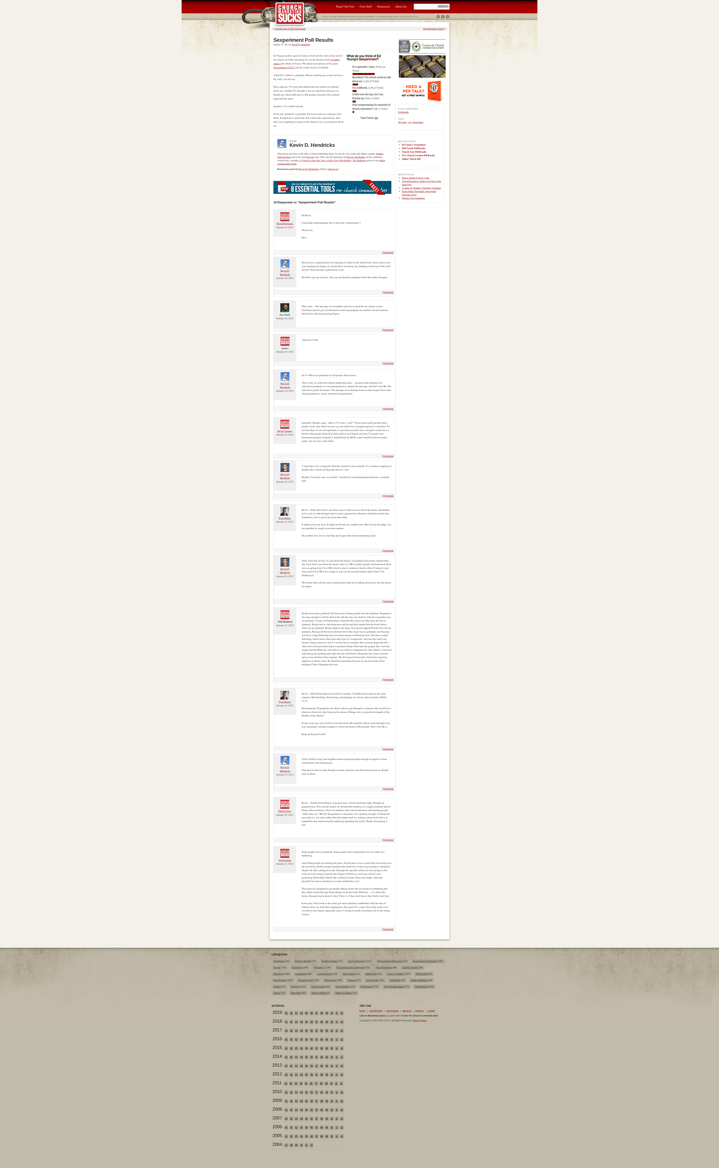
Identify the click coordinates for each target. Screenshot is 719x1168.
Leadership (301, 974)
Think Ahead (421, 986)
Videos (276, 993)
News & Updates (395, 974)
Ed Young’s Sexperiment (414, 144)
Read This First (345, 6)
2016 (277, 1038)
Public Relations (419, 980)
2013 (277, 1065)
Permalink (388, 252)
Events (276, 967)
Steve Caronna (284, 431)
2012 (277, 1073)
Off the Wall (421, 974)
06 (311, 1013)
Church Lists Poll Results (414, 151)
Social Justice (318, 986)
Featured (318, 967)
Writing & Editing (343, 993)
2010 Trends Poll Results (413, 148)
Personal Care (305, 980)
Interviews (278, 974)
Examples (297, 967)
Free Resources (384, 967)
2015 (277, 1047)
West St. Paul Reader (355, 156)
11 (337, 1013)
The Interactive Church (433, 29)
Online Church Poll (411, 159)
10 (331, 1013)
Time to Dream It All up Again (415, 177)
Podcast (352, 980)
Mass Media (349, 974)
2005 (277, 1135)
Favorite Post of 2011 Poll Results (290, 29)
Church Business (356, 961)
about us (406, 1011)
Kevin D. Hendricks (301, 44)
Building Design (329, 961)
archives (419, 1011)
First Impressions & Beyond (350, 967)
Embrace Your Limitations (413, 197)
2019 (277, 1012)
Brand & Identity (303, 961)
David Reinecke (285, 223)
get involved (392, 1011)
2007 (277, 1117)
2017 (277, 1029)
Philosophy (330, 980)
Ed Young (402, 122)
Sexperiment (417, 122)
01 (286, 1013)
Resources (383, 6)
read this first (375, 1011)
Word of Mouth (318, 993)
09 (326, 1013)
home (362, 1011)
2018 (277, 1021)
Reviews (295, 986)
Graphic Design (410, 967)
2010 (277, 1091)
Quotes (277, 986)
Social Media (342, 986)
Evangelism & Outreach (425, 961)
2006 (277, 1126)
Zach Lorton (285, 860)
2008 (277, 1109)
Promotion (395, 980)
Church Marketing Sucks (289, 14)
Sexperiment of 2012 (284, 67)
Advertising (279, 961)
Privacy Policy (420, 1020)
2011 (276, 1082)
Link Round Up (325, 974)
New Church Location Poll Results (418, 155)
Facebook (443, 17)
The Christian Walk (393, 986)
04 (301, 1013)
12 (341, 1013)
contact (431, 1011)
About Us (400, 6)
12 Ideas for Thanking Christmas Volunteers (421, 187)
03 (296, 1013)
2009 (277, 1100)
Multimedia (371, 974)
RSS (447, 17)
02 (291, 1013)
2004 (277, 1144)
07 (316, 1013)
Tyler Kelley (285, 518)
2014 (277, 1056)
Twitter (438, 17)
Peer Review (279, 980)
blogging (310, 156)
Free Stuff (365, 6)
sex (409, 122)
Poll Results (403, 112)
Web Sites (296, 993)
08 (321, 1013)
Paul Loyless (284, 811)
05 (306, 1013)
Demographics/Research (390, 961)
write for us (333, 168)
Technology (366, 986)
